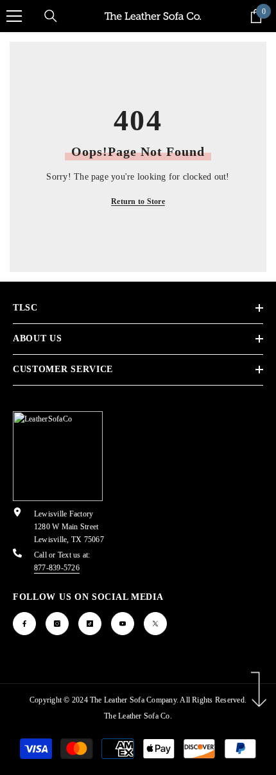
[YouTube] (122, 623)
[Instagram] (57, 623)
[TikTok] (89, 623)
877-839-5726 (57, 567)
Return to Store (138, 201)
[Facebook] (24, 623)
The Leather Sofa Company (133, 699)
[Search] (50, 16)
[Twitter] (155, 623)
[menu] (14, 16)
